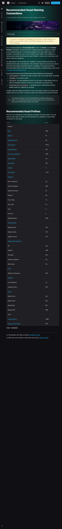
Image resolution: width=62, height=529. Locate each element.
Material (10, 135)
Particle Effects (12, 222)
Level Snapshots (12, 319)
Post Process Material (14, 154)
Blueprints (10, 177)
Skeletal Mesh (11, 158)
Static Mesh (11, 163)
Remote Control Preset (14, 323)
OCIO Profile (11, 172)
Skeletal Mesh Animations (15, 241)
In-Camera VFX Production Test (16, 70)
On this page (11, 34)
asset (8, 327)
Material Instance (12, 140)
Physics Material (12, 149)
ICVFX (9, 268)
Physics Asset (11, 145)
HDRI (9, 131)
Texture (10, 167)
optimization (14, 327)
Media (9, 291)
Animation (10, 277)
